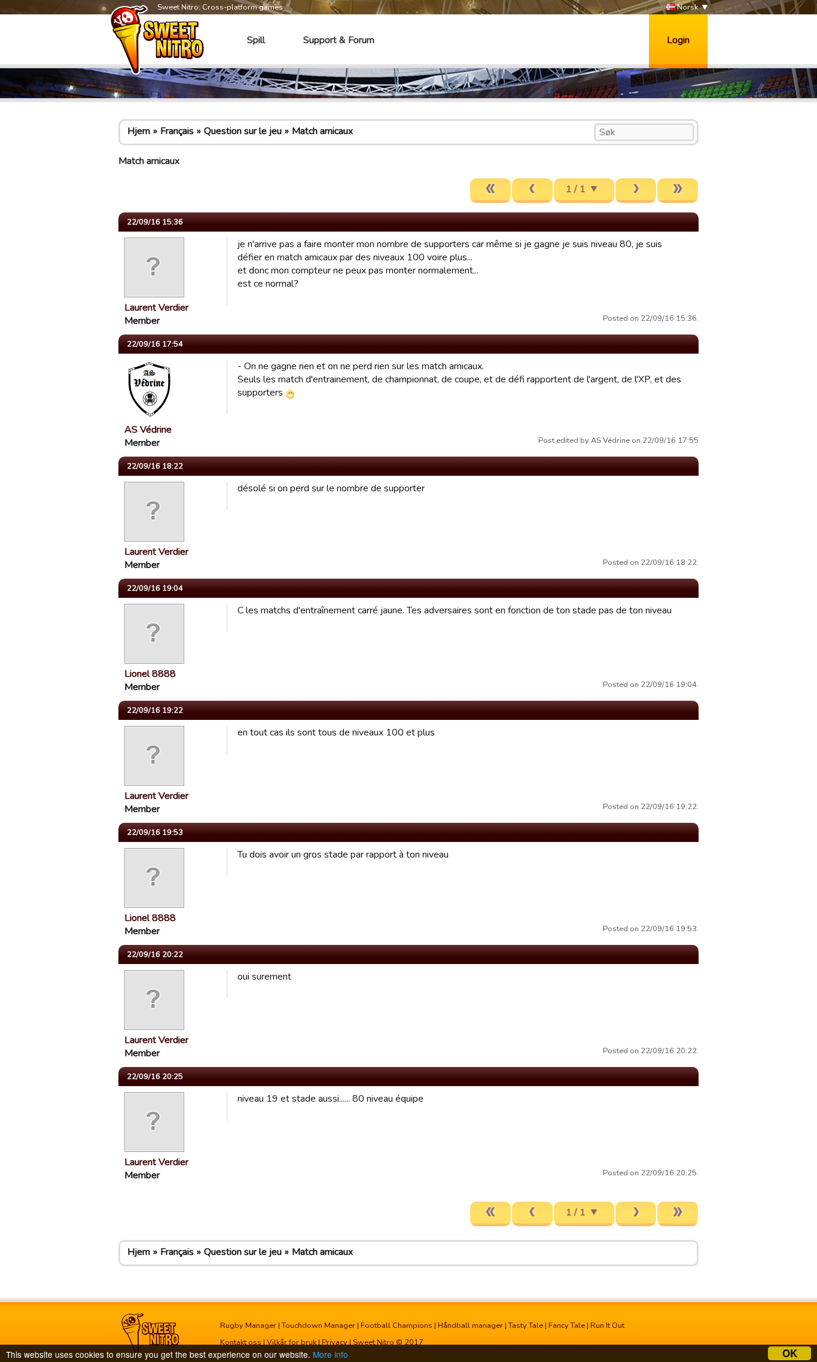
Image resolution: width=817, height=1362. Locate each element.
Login (678, 40)
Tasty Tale (525, 1325)
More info (330, 1354)
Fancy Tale (566, 1325)
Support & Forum (338, 40)
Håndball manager (470, 1325)
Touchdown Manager (318, 1325)
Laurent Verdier (156, 307)
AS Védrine (148, 429)
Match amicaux (322, 131)
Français (177, 131)
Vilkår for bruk (291, 1342)
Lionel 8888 (150, 673)
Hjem (138, 131)
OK (789, 1353)
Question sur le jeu (243, 131)
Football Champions (396, 1325)
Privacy (334, 1342)
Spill (256, 40)
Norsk (686, 7)
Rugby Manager (248, 1325)
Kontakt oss (240, 1342)
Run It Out (607, 1325)
